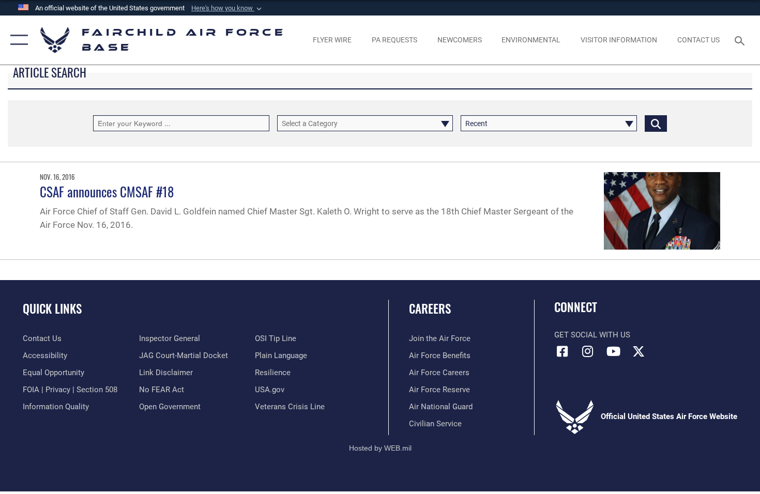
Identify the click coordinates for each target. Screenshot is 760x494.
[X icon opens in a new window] (638, 351)
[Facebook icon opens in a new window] (562, 351)
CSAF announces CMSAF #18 (107, 191)
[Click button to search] (656, 123)
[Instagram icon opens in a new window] (588, 351)
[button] (227, 8)
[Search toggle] (741, 39)
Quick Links (52, 308)
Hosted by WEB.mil (380, 448)
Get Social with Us (592, 334)
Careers (430, 308)
